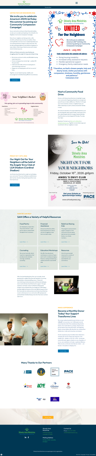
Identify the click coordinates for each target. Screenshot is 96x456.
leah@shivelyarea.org (63, 123)
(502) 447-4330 (71, 430)
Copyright (83, 454)
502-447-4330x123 (75, 121)
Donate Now (15, 80)
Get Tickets (14, 185)
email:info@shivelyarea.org (70, 432)
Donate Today (63, 351)
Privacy (87, 454)
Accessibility (93, 454)
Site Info (78, 454)
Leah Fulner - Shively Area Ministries (64, 278)
